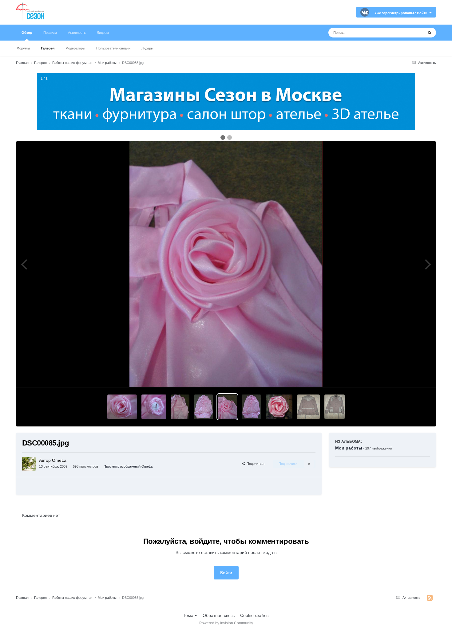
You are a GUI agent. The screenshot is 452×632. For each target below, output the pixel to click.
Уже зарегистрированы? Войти (402, 13)
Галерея (47, 48)
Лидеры (147, 48)
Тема (189, 615)
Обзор (27, 32)
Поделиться (255, 463)
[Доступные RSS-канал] (429, 598)
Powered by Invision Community (226, 623)
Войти (226, 572)
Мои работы (348, 448)
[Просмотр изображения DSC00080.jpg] (251, 407)
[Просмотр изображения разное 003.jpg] (308, 407)
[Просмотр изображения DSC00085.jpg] (227, 407)
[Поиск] (429, 32)
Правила (50, 32)
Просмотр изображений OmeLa (128, 466)
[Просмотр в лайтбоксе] (225, 264)
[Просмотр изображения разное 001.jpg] (334, 407)
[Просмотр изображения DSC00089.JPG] (154, 407)
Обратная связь (219, 615)
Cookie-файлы (254, 615)
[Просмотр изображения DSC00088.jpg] (180, 407)
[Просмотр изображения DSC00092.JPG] (122, 407)
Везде (409, 32)
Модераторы (75, 48)
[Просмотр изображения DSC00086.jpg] (203, 407)
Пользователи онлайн (113, 48)
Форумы (23, 48)
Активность (77, 32)
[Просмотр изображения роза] (279, 407)
